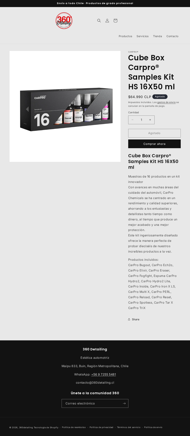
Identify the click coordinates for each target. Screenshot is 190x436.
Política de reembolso (74, 427)
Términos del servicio (129, 427)
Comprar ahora (154, 144)
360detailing (26, 427)
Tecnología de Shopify (46, 427)
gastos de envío (166, 102)
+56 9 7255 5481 (103, 374)
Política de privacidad (101, 427)
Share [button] (136, 319)
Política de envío (153, 427)
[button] (99, 21)
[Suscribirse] (124, 403)
